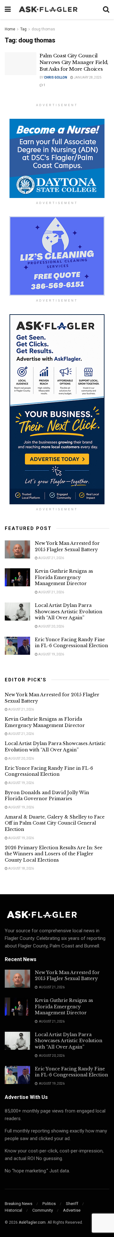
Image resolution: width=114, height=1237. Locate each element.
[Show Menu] (8, 9)
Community (42, 1210)
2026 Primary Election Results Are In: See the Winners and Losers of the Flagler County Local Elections (53, 854)
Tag (23, 29)
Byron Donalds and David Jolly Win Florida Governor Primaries (47, 796)
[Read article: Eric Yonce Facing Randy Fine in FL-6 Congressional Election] (17, 646)
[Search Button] (106, 9)
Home (10, 29)
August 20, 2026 (51, 626)
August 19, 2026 (51, 654)
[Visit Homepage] (57, 9)
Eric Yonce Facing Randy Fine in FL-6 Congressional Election (71, 643)
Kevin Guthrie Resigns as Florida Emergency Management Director (64, 577)
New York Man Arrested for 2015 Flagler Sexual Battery (67, 546)
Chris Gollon (55, 77)
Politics (49, 1203)
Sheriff (72, 1203)
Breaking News (18, 1203)
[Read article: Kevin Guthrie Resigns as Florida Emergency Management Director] (17, 577)
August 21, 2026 (51, 558)
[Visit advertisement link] (57, 158)
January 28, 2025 (87, 77)
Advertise (71, 1210)
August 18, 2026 (21, 868)
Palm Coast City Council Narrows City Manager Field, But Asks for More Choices (74, 62)
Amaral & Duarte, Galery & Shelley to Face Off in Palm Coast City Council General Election (54, 823)
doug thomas (43, 29)
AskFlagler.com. (33, 1222)
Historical (13, 1210)
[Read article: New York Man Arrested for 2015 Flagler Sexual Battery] (17, 549)
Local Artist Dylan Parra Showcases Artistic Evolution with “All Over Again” (68, 612)
